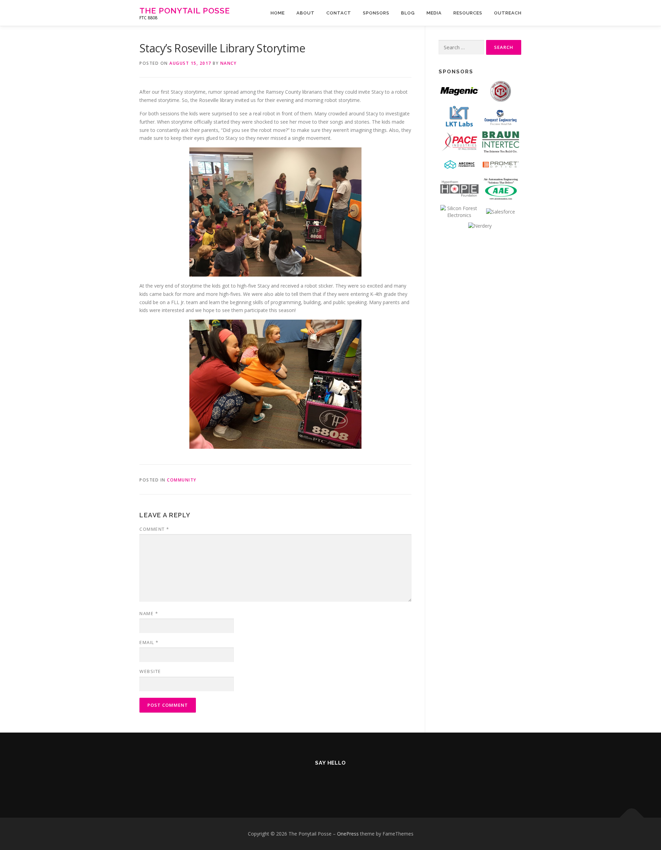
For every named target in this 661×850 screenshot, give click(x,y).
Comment (154, 529)
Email (149, 642)
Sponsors (376, 12)
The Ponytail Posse (184, 10)
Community (182, 480)
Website (150, 671)
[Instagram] (331, 781)
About (305, 12)
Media (434, 12)
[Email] (364, 781)
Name (148, 613)
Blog (408, 12)
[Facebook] (314, 781)
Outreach (508, 12)
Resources (467, 12)
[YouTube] (348, 781)
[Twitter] (297, 781)
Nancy (228, 63)
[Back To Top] (632, 818)
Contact (338, 12)
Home (278, 12)
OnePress (348, 833)
